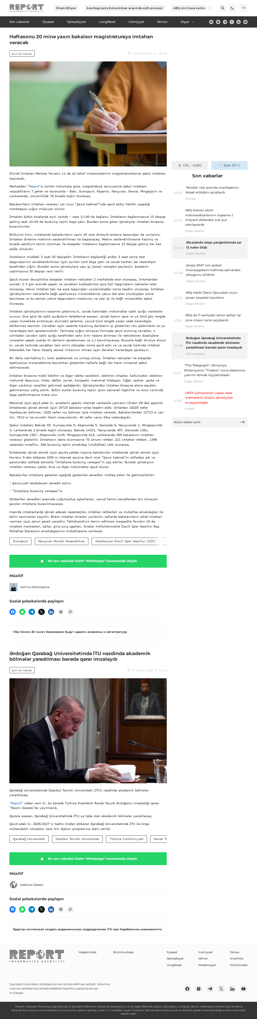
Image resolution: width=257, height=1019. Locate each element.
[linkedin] (238, 22)
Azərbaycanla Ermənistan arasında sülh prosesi (125, 8)
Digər (185, 22)
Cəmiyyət (205, 952)
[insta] (218, 22)
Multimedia (238, 965)
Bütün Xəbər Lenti (187, 422)
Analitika (236, 958)
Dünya (234, 952)
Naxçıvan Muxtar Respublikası (61, 541)
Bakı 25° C (232, 165)
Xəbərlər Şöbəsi (32, 884)
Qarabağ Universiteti (29, 839)
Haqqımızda (87, 952)
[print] (61, 612)
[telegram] (225, 22)
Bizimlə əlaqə (123, 952)
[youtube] (245, 22)
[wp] (22, 612)
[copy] (70, 612)
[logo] (26, 8)
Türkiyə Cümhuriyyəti (127, 839)
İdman (203, 958)
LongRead (174, 965)
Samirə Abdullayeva (34, 587)
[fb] (211, 22)
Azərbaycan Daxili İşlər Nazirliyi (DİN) (125, 541)
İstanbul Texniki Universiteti (77, 839)
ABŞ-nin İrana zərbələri (192, 8)
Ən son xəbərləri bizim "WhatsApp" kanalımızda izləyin (92, 561)
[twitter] (231, 22)
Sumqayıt (20, 541)
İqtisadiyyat (175, 958)
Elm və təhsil (22, 53)
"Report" (34, 186)
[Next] (207, 8)
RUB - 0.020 (192, 165)
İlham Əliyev (66, 8)
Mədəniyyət (207, 965)
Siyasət (172, 952)
